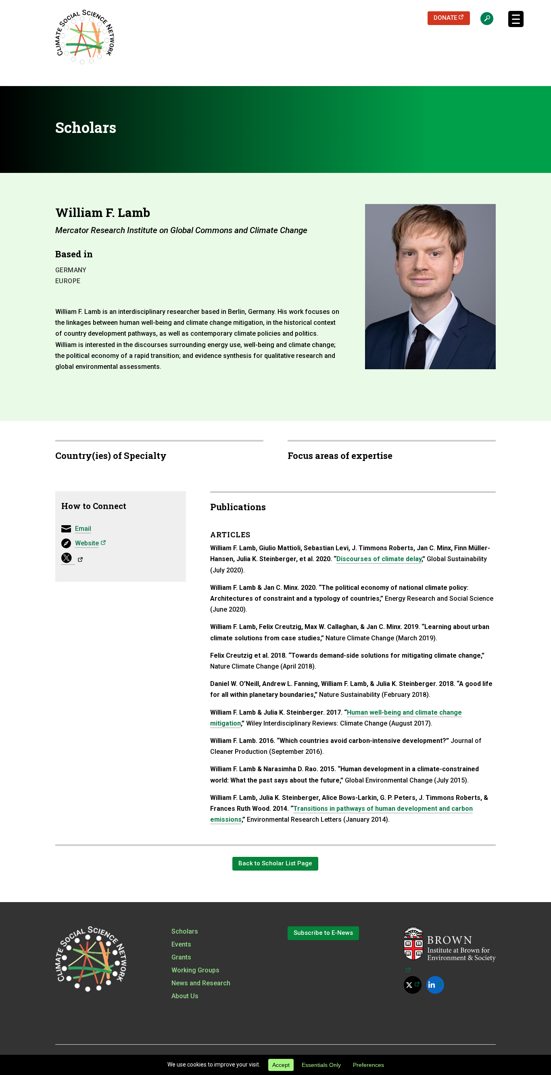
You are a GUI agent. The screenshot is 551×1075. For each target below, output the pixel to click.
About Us (184, 996)
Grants (181, 957)
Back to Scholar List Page (275, 863)
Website (90, 543)
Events (181, 944)
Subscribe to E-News (323, 932)
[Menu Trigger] (516, 19)
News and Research (200, 983)
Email (83, 528)
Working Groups (195, 970)
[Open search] (483, 18)
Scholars (184, 931)
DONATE (452, 17)
